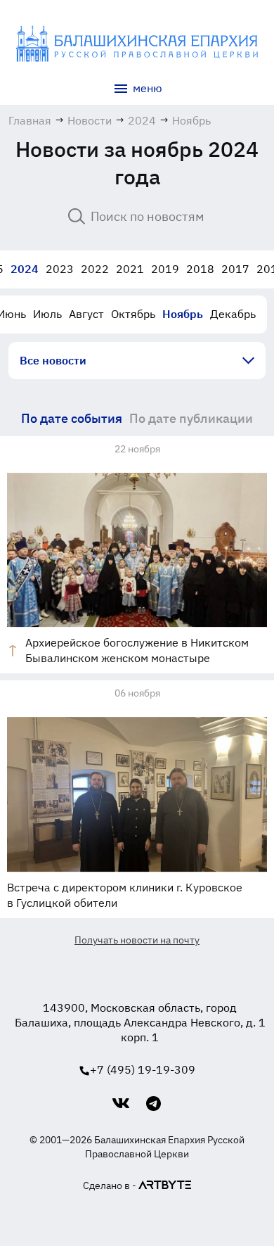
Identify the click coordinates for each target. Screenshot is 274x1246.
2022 (95, 269)
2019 (165, 269)
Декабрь (233, 314)
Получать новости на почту (137, 940)
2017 (235, 269)
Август (86, 314)
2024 (25, 269)
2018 (200, 269)
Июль (47, 314)
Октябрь (133, 314)
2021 (130, 269)
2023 (60, 269)
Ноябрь (182, 314)
